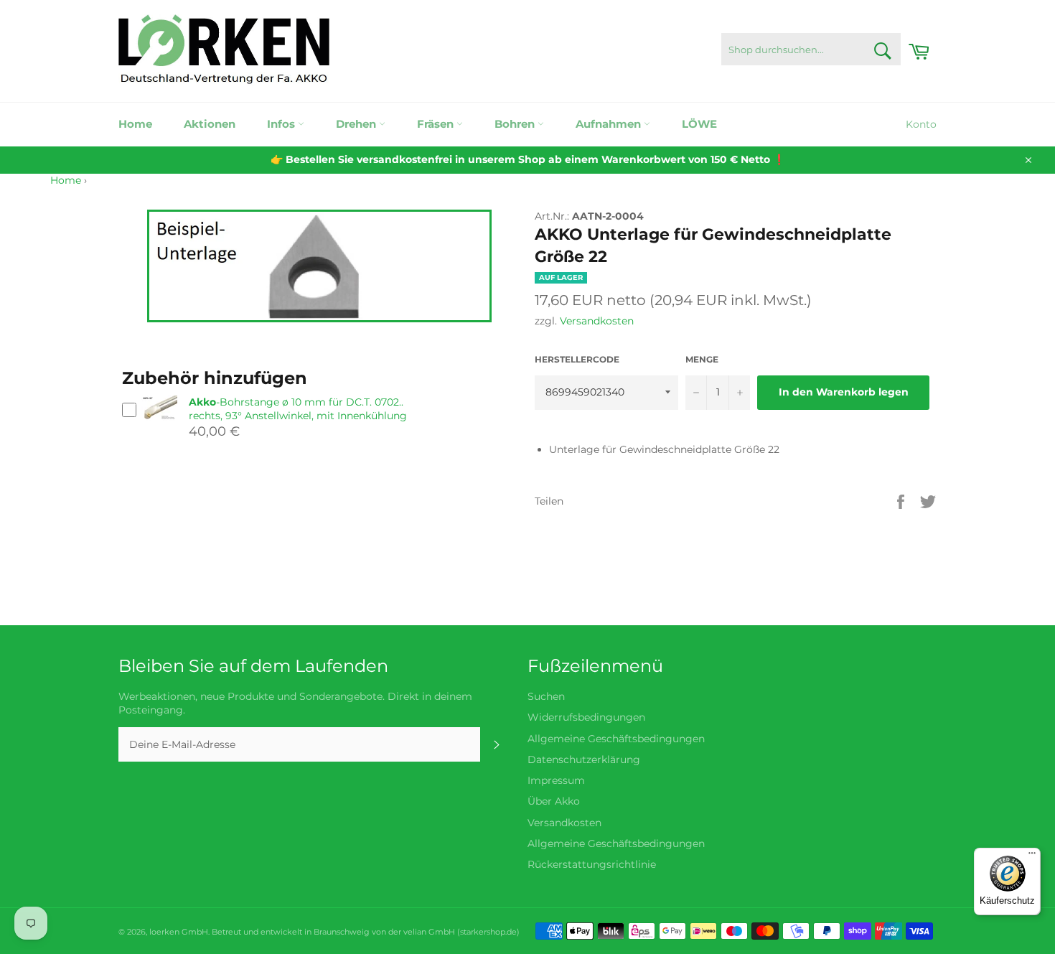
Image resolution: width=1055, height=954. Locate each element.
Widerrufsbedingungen (586, 717)
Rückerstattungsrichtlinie (592, 864)
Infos (282, 124)
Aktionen (209, 124)
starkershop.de (488, 932)
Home (135, 124)
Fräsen (436, 124)
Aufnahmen (610, 124)
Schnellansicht (159, 426)
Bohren (516, 124)
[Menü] (1032, 856)
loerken (164, 932)
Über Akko (554, 801)
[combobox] (811, 49)
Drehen (357, 124)
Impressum (556, 780)
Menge (701, 359)
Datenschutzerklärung (584, 759)
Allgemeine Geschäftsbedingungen (616, 738)
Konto (921, 124)
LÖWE (699, 124)
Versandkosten (597, 320)
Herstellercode (577, 359)
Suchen (546, 696)
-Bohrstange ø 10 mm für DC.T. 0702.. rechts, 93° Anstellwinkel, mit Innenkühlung (298, 409)
